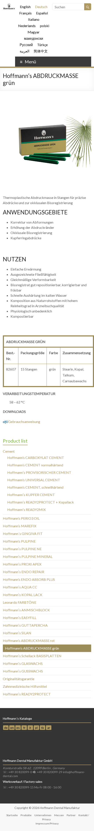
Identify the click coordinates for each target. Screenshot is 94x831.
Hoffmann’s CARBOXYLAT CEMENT (35, 457)
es (18, 727)
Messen (59, 815)
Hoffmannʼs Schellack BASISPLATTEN (32, 656)
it (30, 727)
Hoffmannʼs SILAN (17, 633)
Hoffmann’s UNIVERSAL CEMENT (33, 480)
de (6, 727)
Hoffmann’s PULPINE (19, 541)
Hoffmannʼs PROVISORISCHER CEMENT (39, 472)
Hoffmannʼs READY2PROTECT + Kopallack (40, 502)
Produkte (26, 815)
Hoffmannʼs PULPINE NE (22, 549)
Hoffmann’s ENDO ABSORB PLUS (29, 579)
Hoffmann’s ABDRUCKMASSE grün (32, 648)
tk (42, 727)
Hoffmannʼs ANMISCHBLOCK (26, 610)
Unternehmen (42, 815)
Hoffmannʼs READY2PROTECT (27, 694)
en (12, 727)
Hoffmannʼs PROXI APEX (22, 564)
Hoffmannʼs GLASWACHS (23, 663)
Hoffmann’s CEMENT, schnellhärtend (35, 487)
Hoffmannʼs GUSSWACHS (23, 671)
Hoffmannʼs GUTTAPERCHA (25, 625)
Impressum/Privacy (47, 823)
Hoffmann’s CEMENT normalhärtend (35, 465)
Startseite (12, 815)
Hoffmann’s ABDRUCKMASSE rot (29, 640)
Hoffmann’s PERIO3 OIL (21, 518)
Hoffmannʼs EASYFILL (19, 617)
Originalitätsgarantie (18, 679)
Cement (9, 451)
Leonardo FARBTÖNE (19, 602)
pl (36, 727)
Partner (71, 815)
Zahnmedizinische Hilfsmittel (25, 686)
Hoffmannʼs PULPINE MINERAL (27, 556)
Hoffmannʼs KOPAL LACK (22, 595)
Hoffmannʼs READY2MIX (26, 509)
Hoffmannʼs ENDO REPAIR (23, 572)
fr (24, 727)
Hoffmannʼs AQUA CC (20, 587)
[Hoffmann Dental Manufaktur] (9, 5)
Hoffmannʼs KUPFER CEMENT (31, 495)
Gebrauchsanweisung (21, 421)
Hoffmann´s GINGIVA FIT (23, 533)
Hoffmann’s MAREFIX (19, 526)
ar (48, 727)
